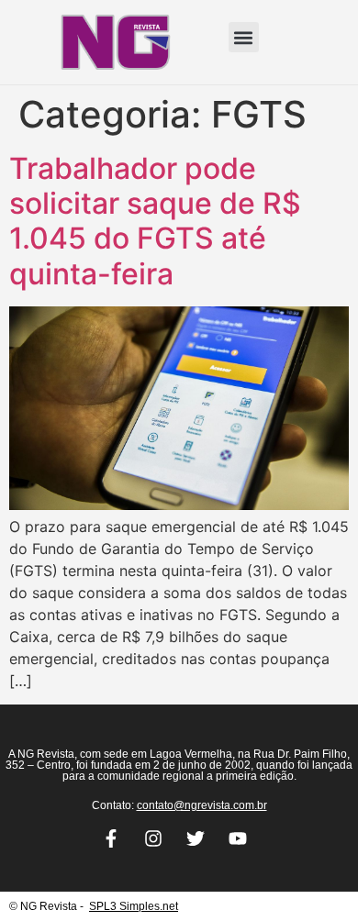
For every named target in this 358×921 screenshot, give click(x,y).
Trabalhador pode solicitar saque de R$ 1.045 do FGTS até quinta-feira (155, 221)
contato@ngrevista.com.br (202, 805)
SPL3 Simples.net (133, 906)
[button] (244, 37)
